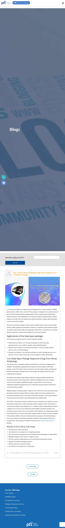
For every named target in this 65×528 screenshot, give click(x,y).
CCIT (32, 406)
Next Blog (32, 474)
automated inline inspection (47, 420)
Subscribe (15, 262)
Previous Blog (32, 466)
